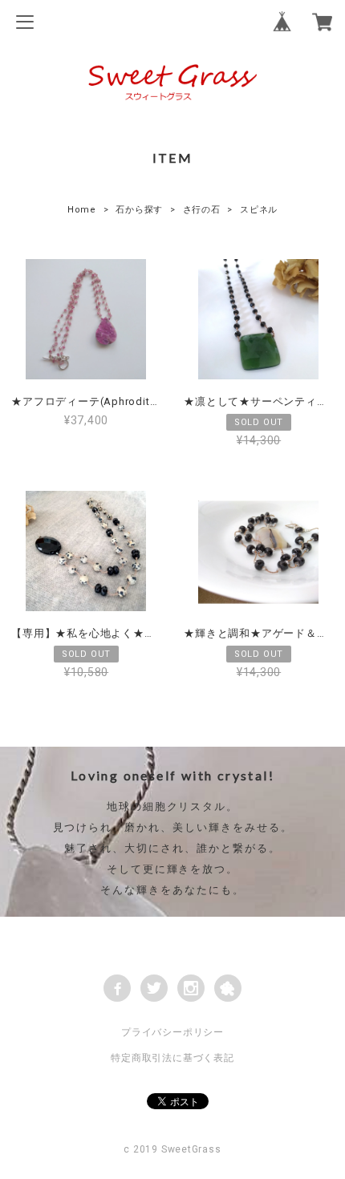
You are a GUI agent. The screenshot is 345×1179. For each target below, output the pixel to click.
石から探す (139, 210)
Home (81, 210)
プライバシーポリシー (172, 1032)
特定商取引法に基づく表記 (172, 1058)
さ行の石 (202, 210)
